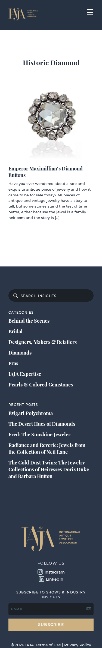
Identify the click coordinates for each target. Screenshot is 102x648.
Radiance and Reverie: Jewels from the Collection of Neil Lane (46, 448)
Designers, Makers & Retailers (42, 342)
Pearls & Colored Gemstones (40, 384)
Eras (13, 363)
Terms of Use (48, 645)
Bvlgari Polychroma (30, 413)
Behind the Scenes (29, 320)
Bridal (15, 331)
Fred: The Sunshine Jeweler (39, 434)
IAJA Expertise (24, 374)
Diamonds (20, 352)
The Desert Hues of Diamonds (41, 424)
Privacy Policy (77, 645)
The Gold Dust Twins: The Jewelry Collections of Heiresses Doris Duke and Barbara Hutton (48, 469)
